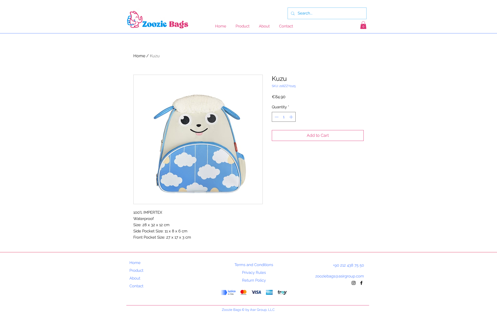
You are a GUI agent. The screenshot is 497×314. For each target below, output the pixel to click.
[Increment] (291, 117)
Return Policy (254, 280)
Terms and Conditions (254, 264)
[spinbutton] (284, 117)
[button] (363, 25)
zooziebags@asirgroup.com (339, 276)
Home (139, 55)
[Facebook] (361, 283)
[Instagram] (353, 283)
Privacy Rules (254, 272)
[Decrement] (276, 117)
